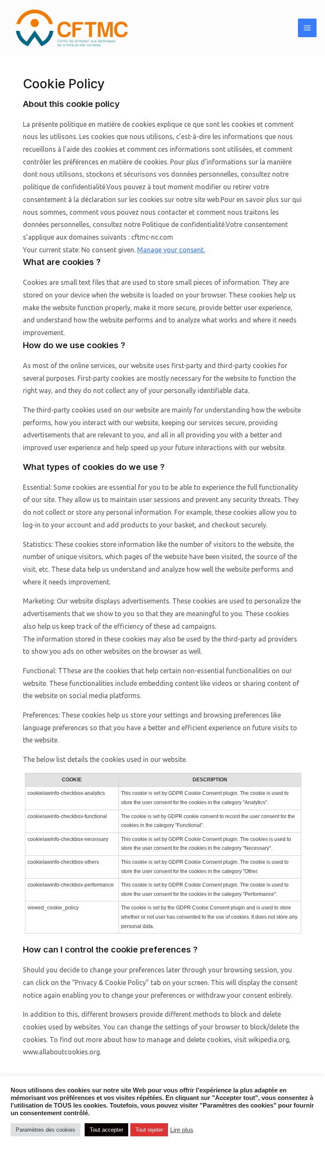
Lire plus (181, 1130)
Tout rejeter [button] (149, 1130)
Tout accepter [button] (106, 1130)
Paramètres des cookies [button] (45, 1130)
